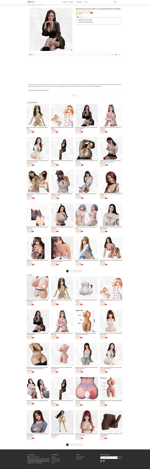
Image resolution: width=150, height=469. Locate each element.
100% (116, 54)
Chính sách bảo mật (56, 460)
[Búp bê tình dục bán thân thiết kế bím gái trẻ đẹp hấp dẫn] (86, 287)
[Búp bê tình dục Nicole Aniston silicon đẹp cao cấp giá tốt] (62, 148)
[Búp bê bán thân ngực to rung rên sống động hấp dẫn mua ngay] (38, 287)
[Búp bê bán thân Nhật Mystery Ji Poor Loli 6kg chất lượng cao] (62, 115)
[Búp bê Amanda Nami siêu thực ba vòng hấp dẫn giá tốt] (86, 214)
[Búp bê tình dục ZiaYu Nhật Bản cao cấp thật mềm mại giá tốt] (62, 214)
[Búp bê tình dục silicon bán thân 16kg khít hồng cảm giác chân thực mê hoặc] (86, 321)
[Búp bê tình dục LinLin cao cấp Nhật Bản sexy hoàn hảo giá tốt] (111, 248)
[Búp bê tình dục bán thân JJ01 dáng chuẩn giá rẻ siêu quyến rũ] (38, 214)
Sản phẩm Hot (79, 458)
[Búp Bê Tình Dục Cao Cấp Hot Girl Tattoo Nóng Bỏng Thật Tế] (38, 181)
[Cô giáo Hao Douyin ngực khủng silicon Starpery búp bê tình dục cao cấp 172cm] (111, 148)
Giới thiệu (54, 457)
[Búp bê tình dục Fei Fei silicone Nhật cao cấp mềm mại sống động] (38, 421)
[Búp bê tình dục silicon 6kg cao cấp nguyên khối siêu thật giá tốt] (62, 354)
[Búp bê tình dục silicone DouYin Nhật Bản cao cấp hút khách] (86, 148)
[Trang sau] (81, 271)
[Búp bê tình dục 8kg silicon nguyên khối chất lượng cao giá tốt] (111, 388)
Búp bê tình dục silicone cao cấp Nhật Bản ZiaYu (37, 400)
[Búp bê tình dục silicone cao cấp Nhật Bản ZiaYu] (38, 388)
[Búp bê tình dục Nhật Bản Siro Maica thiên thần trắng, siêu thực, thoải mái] (62, 248)
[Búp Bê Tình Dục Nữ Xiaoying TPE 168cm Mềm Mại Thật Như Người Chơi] (86, 354)
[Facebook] (101, 461)
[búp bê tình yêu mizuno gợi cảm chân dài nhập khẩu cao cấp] (86, 248)
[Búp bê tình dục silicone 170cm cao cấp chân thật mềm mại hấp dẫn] (50, 29)
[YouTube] (104, 461)
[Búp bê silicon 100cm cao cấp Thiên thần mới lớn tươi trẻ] (38, 115)
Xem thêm (74, 95)
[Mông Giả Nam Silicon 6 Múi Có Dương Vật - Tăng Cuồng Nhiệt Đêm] (111, 421)
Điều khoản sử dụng (56, 458)
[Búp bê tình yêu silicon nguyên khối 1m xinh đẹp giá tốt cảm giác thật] (62, 421)
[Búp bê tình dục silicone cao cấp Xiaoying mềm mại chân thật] (111, 181)
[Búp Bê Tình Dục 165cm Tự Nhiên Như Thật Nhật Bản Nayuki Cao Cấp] (62, 181)
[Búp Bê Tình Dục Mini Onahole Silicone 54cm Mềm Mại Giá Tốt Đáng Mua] (86, 421)
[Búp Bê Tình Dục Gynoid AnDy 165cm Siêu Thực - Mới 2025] (86, 181)
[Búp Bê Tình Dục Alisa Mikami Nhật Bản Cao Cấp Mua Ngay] (38, 248)
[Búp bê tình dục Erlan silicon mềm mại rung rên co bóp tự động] (111, 115)
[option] (50, 29)
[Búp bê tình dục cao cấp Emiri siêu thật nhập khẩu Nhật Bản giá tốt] (111, 214)
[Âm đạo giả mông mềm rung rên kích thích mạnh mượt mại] (86, 388)
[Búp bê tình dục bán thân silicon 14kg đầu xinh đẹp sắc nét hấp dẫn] (111, 321)
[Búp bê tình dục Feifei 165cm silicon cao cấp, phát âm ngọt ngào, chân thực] (38, 148)
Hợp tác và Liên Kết (80, 457)
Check (119, 457)
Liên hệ (53, 462)
